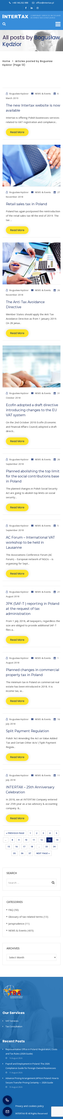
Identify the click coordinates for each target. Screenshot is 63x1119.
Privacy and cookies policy (29, 1106)
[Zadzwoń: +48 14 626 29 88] (7, 1100)
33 (47, 846)
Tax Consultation (14, 1026)
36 (22, 853)
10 (26, 840)
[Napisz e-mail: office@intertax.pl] (7, 1111)
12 (41, 840)
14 (57, 840)
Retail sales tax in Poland (26, 204)
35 (14, 853)
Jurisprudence (16, 923)
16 (16, 846)
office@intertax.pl (45, 2)
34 (54, 846)
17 (24, 846)
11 (34, 840)
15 (9, 846)
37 (30, 853)
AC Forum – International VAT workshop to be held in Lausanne (30, 542)
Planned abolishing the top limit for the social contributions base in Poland (32, 476)
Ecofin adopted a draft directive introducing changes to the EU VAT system (32, 410)
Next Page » (43, 853)
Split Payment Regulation (27, 731)
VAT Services (12, 1020)
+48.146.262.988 (20, 2)
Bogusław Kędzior (19, 93)
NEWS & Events (43, 93)
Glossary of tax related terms (25, 916)
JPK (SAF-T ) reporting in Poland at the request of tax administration (32, 609)
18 (32, 846)
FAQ (10, 909)
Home (6, 61)
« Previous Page (15, 833)
